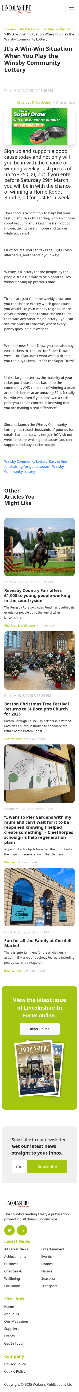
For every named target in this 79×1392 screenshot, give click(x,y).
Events (46, 1256)
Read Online (39, 1029)
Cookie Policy (14, 1371)
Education (12, 1286)
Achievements (15, 1256)
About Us (11, 1314)
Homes (47, 1264)
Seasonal (48, 1278)
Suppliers (11, 1328)
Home (9, 29)
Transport (49, 1286)
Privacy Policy (15, 1364)
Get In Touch (14, 1343)
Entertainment (14, 739)
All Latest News (16, 1249)
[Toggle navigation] (71, 9)
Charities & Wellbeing (57, 29)
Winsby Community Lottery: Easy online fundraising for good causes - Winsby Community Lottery (35, 466)
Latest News (27, 29)
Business (10, 862)
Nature (46, 1271)
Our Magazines (16, 1321)
